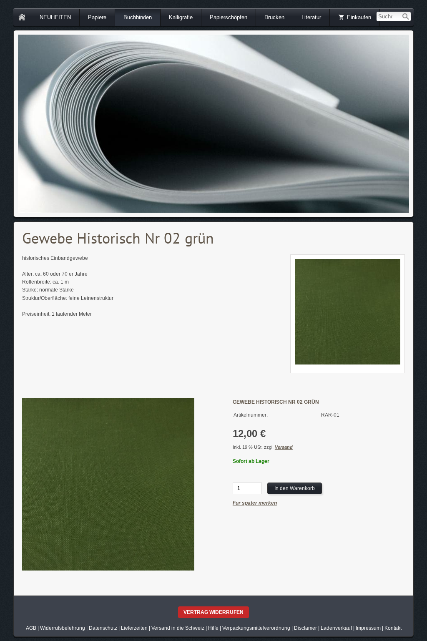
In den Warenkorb (294, 488)
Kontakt (393, 628)
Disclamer (305, 628)
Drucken (274, 17)
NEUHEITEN (55, 17)
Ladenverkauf (336, 628)
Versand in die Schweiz (177, 628)
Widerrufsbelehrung (62, 628)
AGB (31, 628)
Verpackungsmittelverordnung (256, 628)
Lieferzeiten (134, 628)
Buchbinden (137, 17)
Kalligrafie (181, 17)
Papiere (97, 17)
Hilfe (213, 628)
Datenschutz (103, 628)
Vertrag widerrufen (213, 612)
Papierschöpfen (228, 17)
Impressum (368, 628)
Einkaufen (359, 17)
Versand (284, 447)
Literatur (311, 17)
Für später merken (255, 503)
